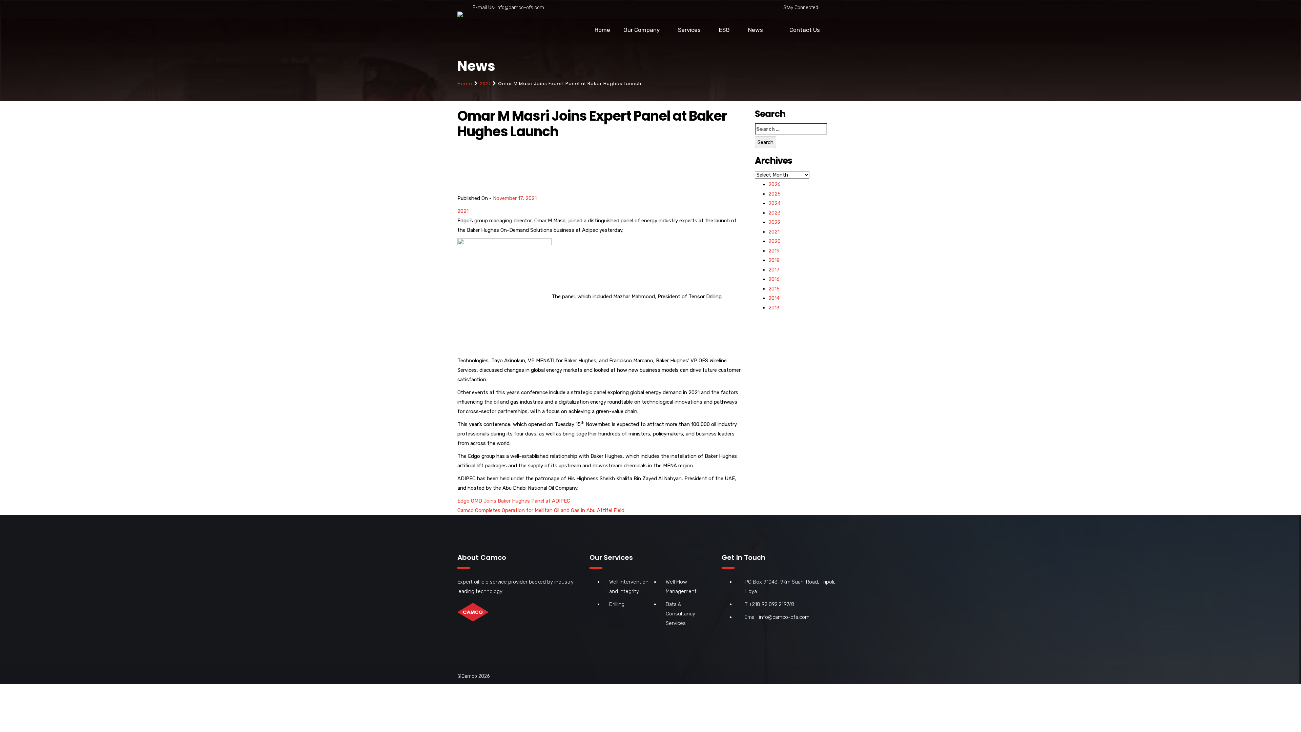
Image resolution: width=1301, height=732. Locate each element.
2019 (774, 251)
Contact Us (804, 29)
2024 (774, 203)
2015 (774, 289)
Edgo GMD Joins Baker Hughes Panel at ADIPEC (513, 501)
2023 (774, 213)
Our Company (641, 29)
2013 (774, 308)
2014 (774, 298)
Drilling (616, 604)
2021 (485, 83)
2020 (774, 241)
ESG (724, 29)
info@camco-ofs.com (520, 8)
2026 (774, 184)
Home (602, 29)
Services (689, 29)
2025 (774, 194)
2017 (774, 270)
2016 (774, 279)
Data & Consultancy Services (680, 613)
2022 (774, 222)
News (755, 29)
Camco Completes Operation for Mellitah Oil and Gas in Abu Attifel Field (540, 510)
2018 (774, 260)
